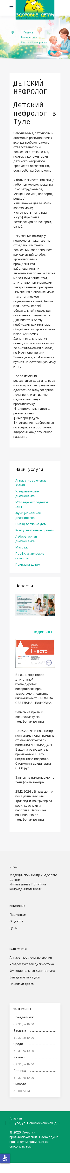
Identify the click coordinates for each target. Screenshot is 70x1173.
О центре (16, 921)
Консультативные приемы (34, 530)
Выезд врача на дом (30, 524)
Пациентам (18, 915)
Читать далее (20, 884)
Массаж (21, 547)
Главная (16, 1118)
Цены (14, 928)
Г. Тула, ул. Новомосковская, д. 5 (35, 1123)
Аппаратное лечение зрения (31, 957)
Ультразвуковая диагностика (32, 964)
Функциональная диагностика (32, 971)
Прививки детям (27, 564)
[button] (11, 8)
